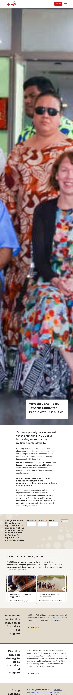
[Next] (64, 589)
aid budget (57, 618)
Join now (64, 521)
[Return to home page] (12, 4)
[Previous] (9, 589)
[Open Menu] (66, 4)
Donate (58, 4)
